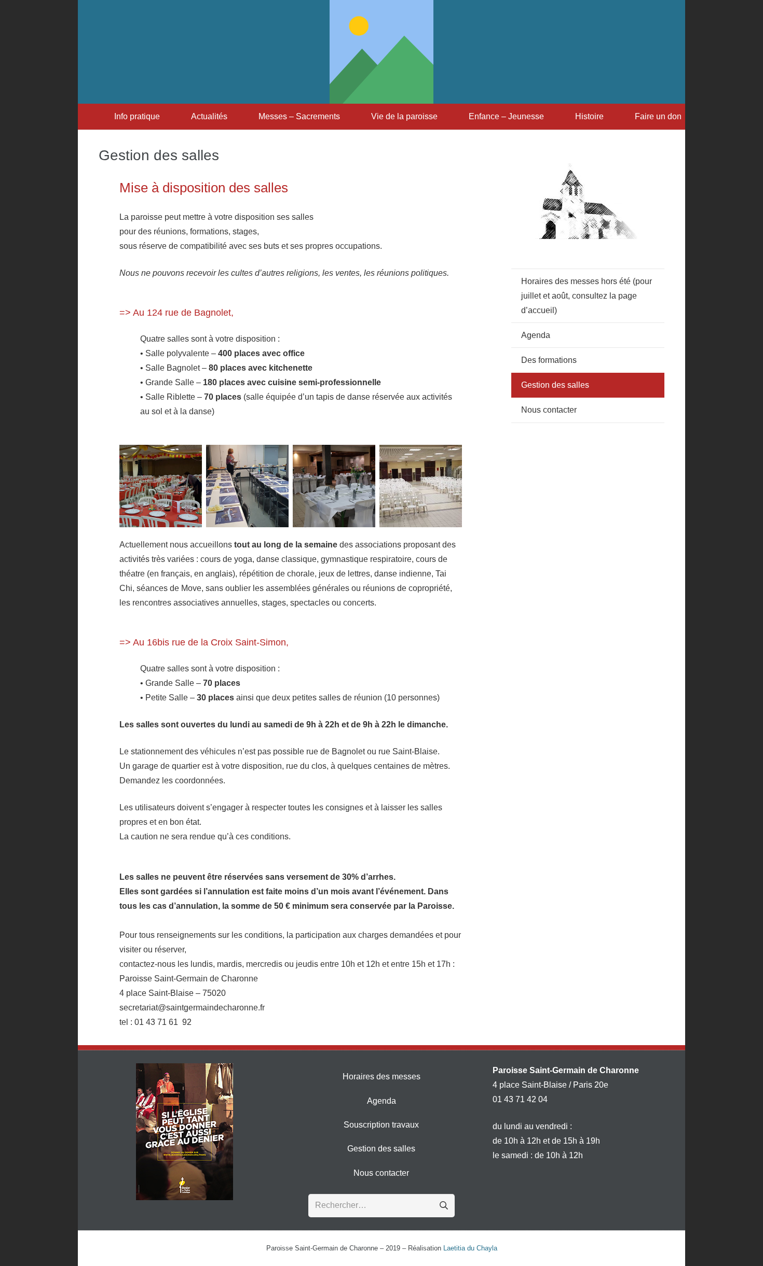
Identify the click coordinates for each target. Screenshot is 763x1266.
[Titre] (381, 52)
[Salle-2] (247, 486)
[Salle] (160, 486)
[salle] (420, 486)
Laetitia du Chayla (470, 1248)
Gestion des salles (555, 385)
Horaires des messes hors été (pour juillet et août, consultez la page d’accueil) (586, 296)
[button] (165, 117)
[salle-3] (334, 486)
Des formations (549, 360)
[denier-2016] (184, 1131)
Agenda (535, 335)
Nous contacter (549, 409)
